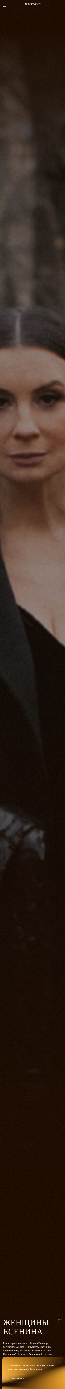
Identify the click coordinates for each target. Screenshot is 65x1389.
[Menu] (4, 6)
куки (39, 1369)
